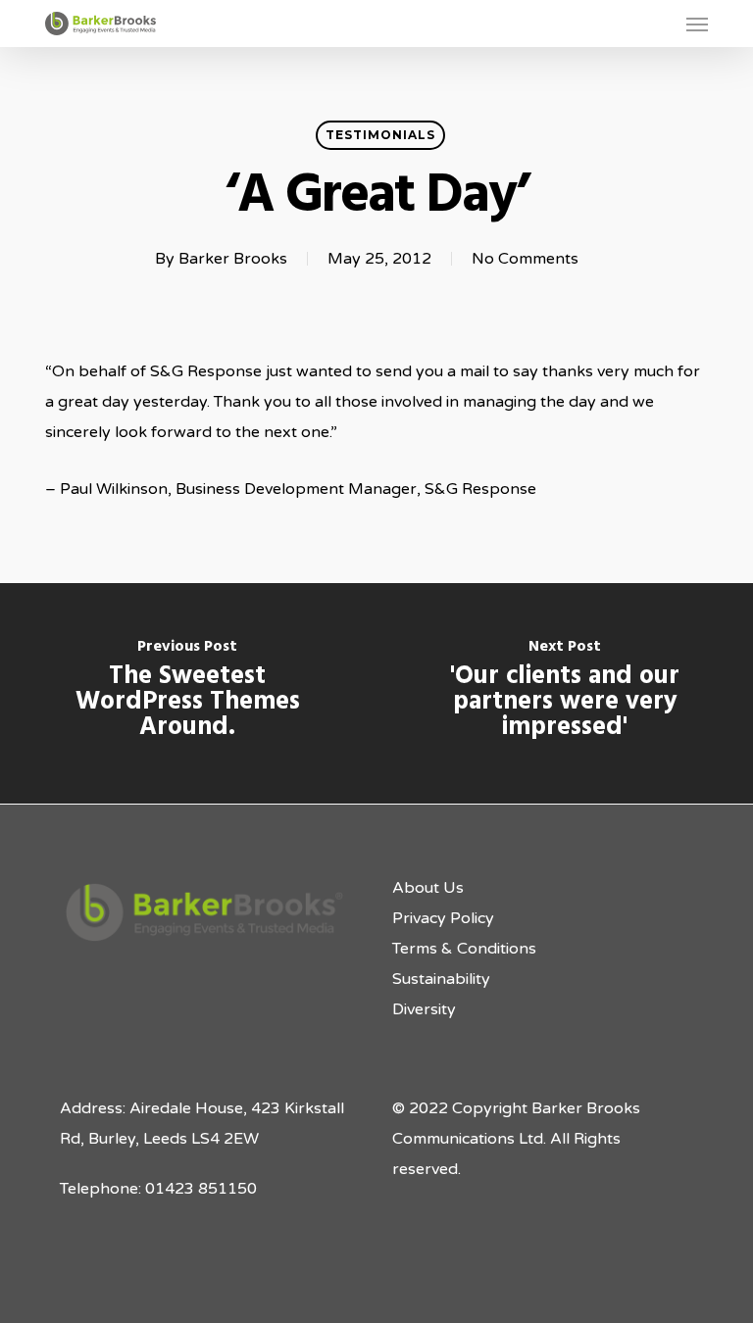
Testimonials (380, 134)
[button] (697, 23)
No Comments (525, 259)
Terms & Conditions (464, 948)
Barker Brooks (232, 259)
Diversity (424, 1009)
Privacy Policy (443, 918)
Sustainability (441, 979)
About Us (428, 888)
